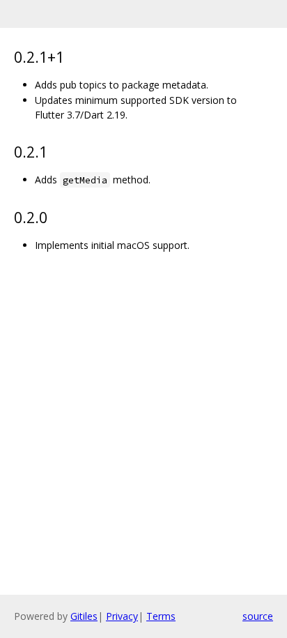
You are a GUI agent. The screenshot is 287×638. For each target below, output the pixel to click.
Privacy (122, 616)
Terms (161, 616)
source (257, 616)
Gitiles (84, 616)
